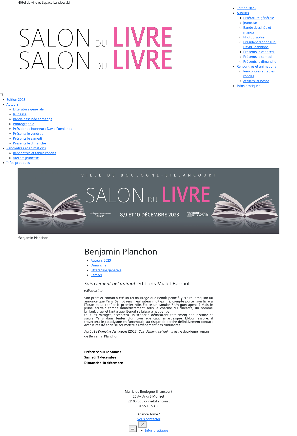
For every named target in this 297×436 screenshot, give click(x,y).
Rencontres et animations (256, 66)
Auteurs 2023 (101, 260)
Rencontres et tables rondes (34, 153)
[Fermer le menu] (142, 424)
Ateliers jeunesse (256, 81)
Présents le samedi (257, 56)
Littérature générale (258, 18)
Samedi (96, 275)
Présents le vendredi (259, 52)
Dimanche (98, 265)
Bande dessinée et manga (32, 119)
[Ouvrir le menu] (133, 428)
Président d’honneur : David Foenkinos (42, 128)
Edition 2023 (246, 8)
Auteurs (243, 13)
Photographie (253, 37)
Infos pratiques (248, 86)
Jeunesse (250, 22)
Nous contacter (148, 419)
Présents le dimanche (259, 61)
